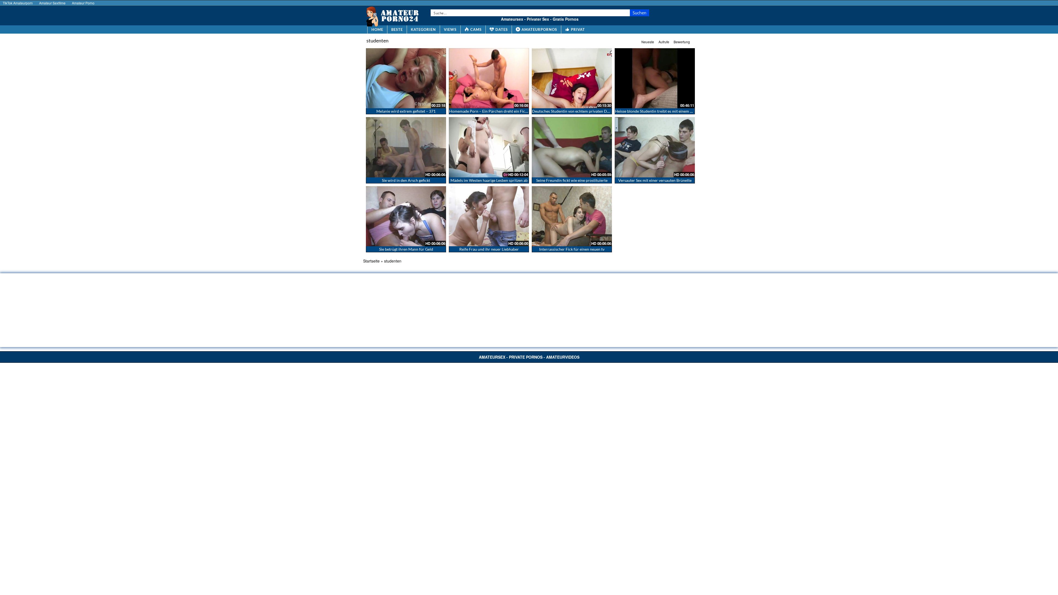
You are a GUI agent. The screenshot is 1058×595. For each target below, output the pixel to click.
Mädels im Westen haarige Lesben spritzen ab (489, 180)
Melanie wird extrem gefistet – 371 (406, 111)
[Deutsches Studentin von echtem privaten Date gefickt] (572, 78)
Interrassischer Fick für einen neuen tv (571, 249)
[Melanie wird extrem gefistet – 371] (406, 78)
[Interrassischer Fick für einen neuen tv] (572, 216)
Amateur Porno (83, 3)
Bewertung (682, 41)
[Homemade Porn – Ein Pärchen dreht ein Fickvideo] (489, 78)
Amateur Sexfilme (52, 3)
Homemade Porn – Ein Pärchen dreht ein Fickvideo (492, 111)
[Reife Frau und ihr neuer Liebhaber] (489, 216)
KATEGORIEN (423, 29)
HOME (377, 29)
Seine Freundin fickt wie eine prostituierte (572, 180)
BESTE (397, 29)
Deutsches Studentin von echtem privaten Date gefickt (578, 111)
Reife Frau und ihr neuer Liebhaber (489, 249)
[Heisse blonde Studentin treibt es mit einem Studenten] (655, 78)
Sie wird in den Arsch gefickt (406, 180)
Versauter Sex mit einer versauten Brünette (655, 180)
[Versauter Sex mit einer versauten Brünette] (655, 147)
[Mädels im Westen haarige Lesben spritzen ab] (489, 147)
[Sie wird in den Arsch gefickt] (406, 147)
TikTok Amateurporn (18, 3)
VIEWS (450, 29)
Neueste (647, 41)
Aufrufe (663, 41)
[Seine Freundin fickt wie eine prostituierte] (572, 147)
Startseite (371, 261)
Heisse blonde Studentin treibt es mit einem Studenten (661, 111)
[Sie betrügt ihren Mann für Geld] (406, 216)
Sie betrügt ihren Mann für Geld (406, 249)
